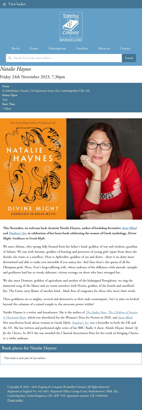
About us (104, 48)
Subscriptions (57, 48)
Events (34, 48)
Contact (125, 48)
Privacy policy (15, 400)
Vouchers (82, 48)
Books (16, 48)
